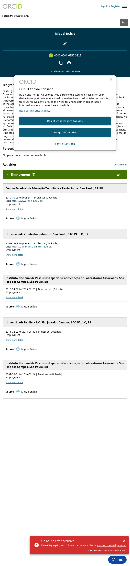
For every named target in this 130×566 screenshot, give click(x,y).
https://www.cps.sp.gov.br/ (27, 200)
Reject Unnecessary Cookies (65, 121)
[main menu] (124, 6)
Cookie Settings (65, 143)
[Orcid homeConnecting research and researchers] (12, 6)
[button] (120, 164)
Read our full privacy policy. (35, 110)
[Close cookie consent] (111, 79)
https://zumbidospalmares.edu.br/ (32, 246)
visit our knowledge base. (111, 545)
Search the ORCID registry (15, 15)
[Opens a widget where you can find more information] (117, 560)
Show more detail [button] (14, 209)
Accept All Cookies (65, 132)
